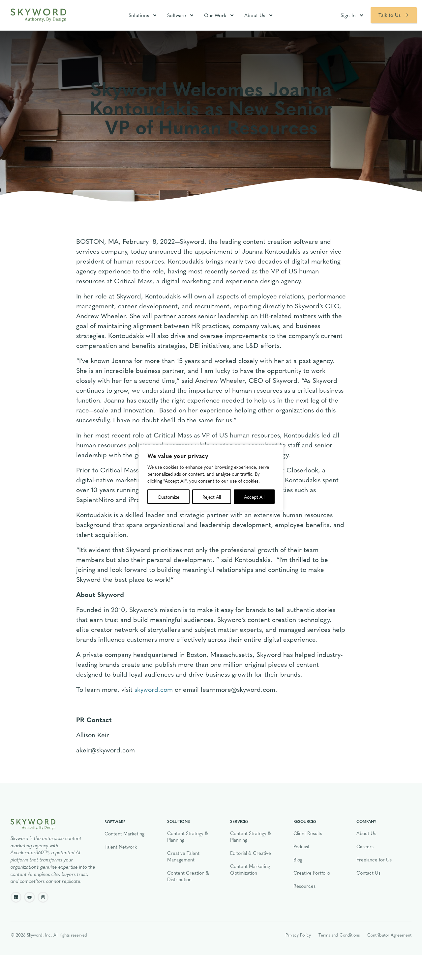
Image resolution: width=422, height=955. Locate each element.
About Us (254, 15)
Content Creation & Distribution (188, 876)
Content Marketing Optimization (250, 869)
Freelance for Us (374, 859)
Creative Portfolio (311, 872)
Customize (168, 496)
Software (176, 15)
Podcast (301, 846)
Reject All (211, 496)
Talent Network (121, 846)
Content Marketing (124, 833)
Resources (304, 885)
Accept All (254, 496)
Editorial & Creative (250, 853)
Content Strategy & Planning (187, 836)
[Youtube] (29, 897)
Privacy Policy (298, 935)
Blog (297, 859)
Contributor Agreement (389, 935)
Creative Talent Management (183, 856)
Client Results (307, 833)
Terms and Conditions (339, 935)
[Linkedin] (16, 897)
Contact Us (368, 872)
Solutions (139, 15)
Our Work (215, 15)
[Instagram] (43, 897)
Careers (365, 846)
